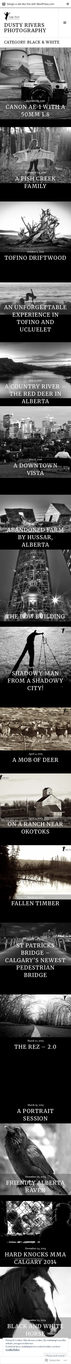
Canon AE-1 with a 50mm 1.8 (35, 110)
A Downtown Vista (35, 469)
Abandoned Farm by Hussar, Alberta (35, 537)
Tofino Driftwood (35, 257)
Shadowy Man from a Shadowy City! (35, 681)
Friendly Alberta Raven (35, 1186)
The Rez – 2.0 (35, 1046)
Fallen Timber (35, 903)
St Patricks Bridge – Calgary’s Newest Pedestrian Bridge (35, 960)
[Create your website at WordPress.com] (35, 4)
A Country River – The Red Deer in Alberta (35, 394)
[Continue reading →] (35, 83)
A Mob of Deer (35, 759)
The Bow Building (35, 616)
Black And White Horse (35, 1330)
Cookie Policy (13, 1350)
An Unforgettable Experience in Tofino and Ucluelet (35, 318)
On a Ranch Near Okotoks (35, 828)
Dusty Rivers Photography (25, 28)
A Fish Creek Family (35, 182)
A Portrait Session (35, 1115)
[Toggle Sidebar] (64, 22)
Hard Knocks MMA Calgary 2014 (35, 1258)
